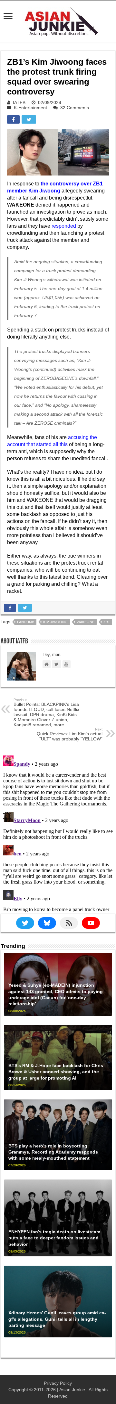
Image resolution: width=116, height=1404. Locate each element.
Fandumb (25, 622)
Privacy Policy (58, 1383)
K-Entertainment (30, 107)
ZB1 (106, 622)
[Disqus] (58, 833)
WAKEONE (85, 622)
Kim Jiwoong (55, 622)
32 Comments (74, 107)
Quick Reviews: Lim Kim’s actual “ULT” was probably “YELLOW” (69, 734)
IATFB (19, 102)
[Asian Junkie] (58, 20)
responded (64, 226)
